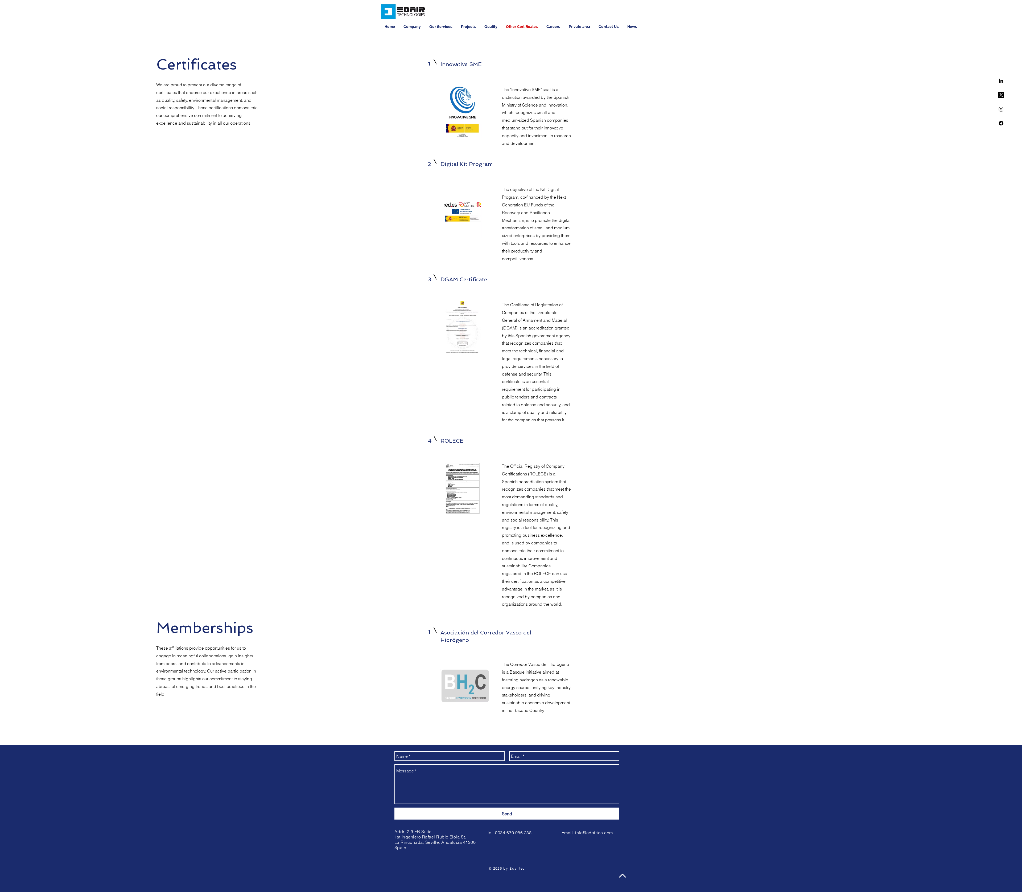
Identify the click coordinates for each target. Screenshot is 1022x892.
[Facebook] (1001, 123)
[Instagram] (1001, 109)
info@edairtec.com (594, 832)
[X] (1001, 95)
